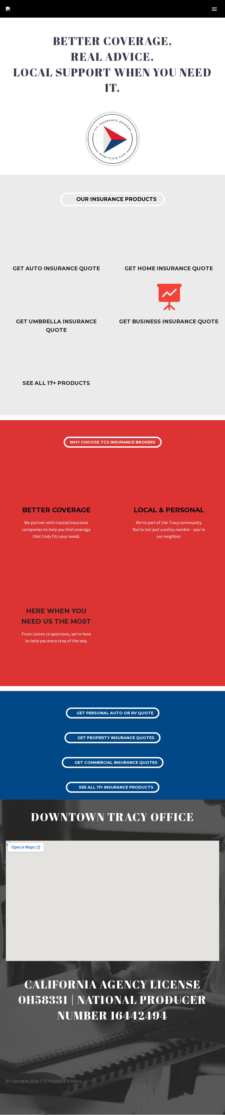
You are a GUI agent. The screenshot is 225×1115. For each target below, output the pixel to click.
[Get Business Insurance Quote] (169, 305)
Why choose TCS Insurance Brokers (113, 442)
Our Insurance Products (113, 199)
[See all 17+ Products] (56, 366)
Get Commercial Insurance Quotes (113, 762)
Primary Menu (214, 9)
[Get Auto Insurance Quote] (56, 251)
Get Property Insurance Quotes (112, 737)
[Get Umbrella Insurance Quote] (56, 309)
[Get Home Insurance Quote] (169, 251)
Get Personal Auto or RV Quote (112, 713)
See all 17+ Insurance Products (112, 787)
